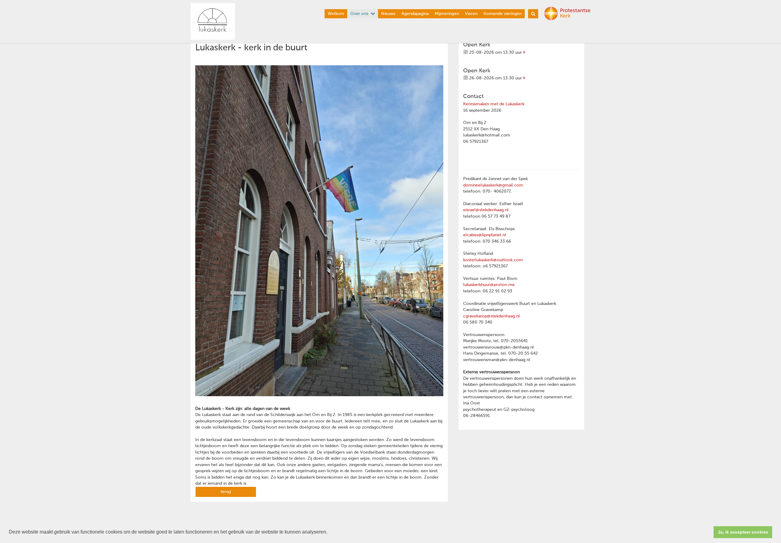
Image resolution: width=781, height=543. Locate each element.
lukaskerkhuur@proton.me (489, 285)
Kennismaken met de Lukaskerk (493, 104)
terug (226, 492)
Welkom (336, 14)
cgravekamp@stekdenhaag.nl (491, 316)
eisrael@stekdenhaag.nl (486, 210)
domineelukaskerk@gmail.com (493, 185)
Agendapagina (415, 14)
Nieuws (388, 14)
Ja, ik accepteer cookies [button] (743, 532)
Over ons (359, 14)
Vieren (471, 14)
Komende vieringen (503, 14)
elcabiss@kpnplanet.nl (484, 235)
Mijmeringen (447, 14)
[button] (329, 533)
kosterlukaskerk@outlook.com (493, 260)
